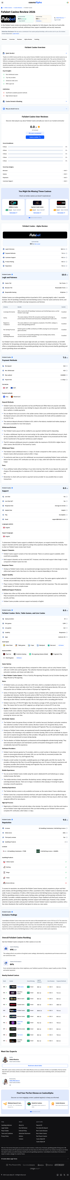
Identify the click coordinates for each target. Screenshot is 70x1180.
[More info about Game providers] (67, 619)
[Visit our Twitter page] (64, 1175)
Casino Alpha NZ (40, 1139)
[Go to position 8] (39, 217)
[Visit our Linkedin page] (61, 1175)
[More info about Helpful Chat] (67, 510)
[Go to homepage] (35, 2)
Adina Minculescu (14, 1081)
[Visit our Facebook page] (57, 1175)
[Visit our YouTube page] (68, 1175)
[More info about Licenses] (67, 828)
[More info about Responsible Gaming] (67, 292)
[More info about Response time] (67, 505)
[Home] (1, 7)
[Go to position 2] (31, 217)
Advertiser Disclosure (24, 1133)
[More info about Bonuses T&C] (67, 287)
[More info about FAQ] (67, 515)
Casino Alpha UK (40, 1141)
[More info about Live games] (67, 628)
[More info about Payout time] (67, 379)
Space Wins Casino (20, 1022)
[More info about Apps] (67, 637)
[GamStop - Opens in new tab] (59, 1165)
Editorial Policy (23, 1130)
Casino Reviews (18, 7)
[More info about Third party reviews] (67, 837)
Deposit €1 (39, 1125)
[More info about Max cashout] (67, 375)
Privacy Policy (5, 1136)
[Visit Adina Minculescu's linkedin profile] (10, 1085)
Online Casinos (8, 7)
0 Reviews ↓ (39, 21)
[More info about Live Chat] (67, 496)
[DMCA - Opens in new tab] (41, 1165)
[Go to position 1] (29, 217)
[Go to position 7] (38, 217)
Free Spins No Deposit (42, 1128)
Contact (21, 1139)
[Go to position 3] (32, 217)
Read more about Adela (35, 1065)
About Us (21, 1125)
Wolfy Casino (20, 986)
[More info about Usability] (67, 632)
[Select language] (68, 2)
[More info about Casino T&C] (67, 283)
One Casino (20, 1034)
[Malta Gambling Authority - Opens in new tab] (35, 1169)
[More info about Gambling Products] (67, 842)
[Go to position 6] (38, 1111)
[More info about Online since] (67, 833)
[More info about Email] (67, 519)
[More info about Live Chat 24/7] (67, 501)
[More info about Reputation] (66, 266)
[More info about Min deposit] (67, 366)
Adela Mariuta (60, 18)
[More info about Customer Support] (66, 257)
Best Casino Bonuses (41, 1130)
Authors (21, 1136)
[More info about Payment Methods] (66, 253)
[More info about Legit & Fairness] (66, 249)
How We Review (23, 1128)
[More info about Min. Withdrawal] (67, 370)
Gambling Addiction (6, 1125)
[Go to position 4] (35, 1111)
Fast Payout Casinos (41, 1136)
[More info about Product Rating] (66, 261)
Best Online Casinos (41, 1133)
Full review (13, 213)
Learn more (16, 33)
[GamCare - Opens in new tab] (49, 1165)
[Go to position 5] (35, 217)
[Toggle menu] (1, 3)
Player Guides (5, 1130)
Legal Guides (4, 1128)
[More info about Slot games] (67, 623)
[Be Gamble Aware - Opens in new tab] (29, 1165)
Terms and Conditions (7, 1133)
